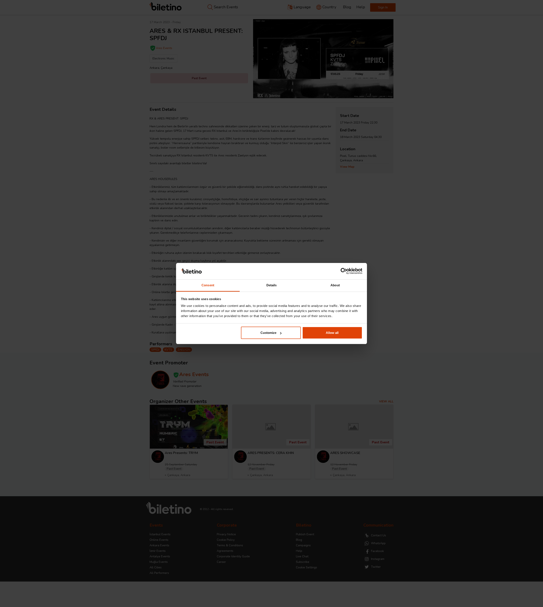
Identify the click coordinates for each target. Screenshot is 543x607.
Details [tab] (271, 285)
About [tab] (335, 285)
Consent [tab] (208, 285)
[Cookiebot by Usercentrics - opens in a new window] (343, 271)
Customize (268, 332)
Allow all (332, 332)
